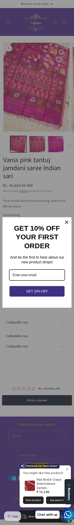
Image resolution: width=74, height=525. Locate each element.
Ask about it (57, 500)
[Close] (67, 222)
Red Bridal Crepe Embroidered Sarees (49, 483)
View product (33, 500)
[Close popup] (67, 469)
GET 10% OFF (37, 291)
